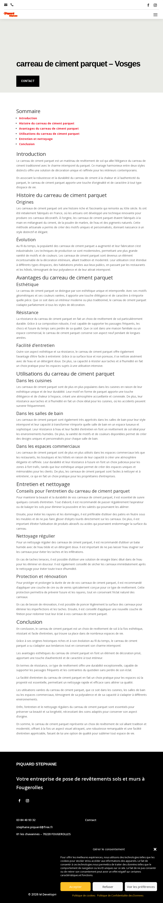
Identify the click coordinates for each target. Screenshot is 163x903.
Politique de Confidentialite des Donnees (120, 895)
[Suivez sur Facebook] (148, 5)
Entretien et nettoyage (36, 139)
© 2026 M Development (45, 894)
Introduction (28, 118)
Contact (28, 81)
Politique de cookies (83, 895)
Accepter (75, 887)
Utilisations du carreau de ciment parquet (49, 134)
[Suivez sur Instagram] (155, 5)
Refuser (107, 887)
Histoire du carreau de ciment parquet (46, 123)
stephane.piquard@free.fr (34, 827)
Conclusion (27, 144)
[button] (155, 849)
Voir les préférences (141, 887)
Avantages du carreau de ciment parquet (49, 128)
